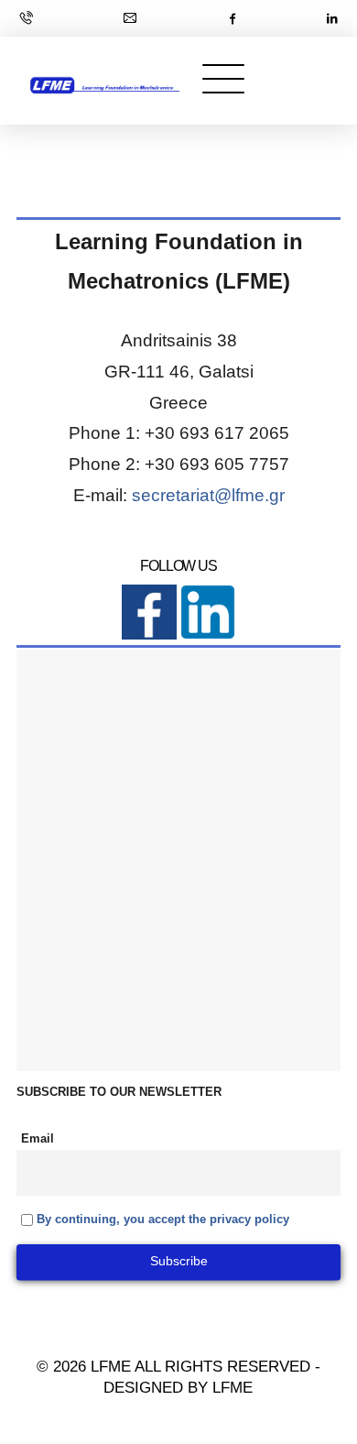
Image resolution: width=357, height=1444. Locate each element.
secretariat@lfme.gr (208, 495)
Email (37, 1138)
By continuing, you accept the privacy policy (163, 1219)
